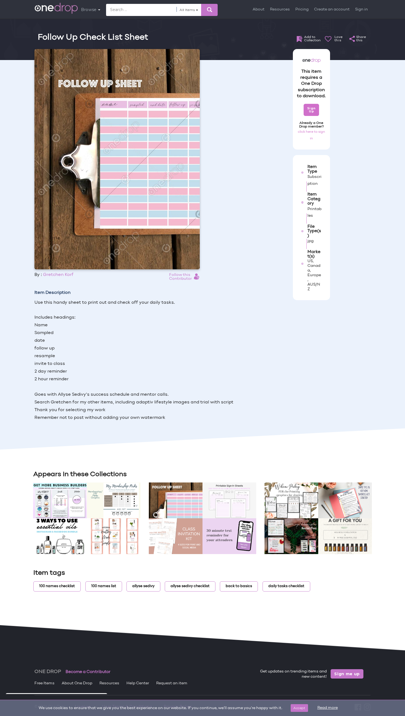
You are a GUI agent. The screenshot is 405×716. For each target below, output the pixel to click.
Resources (280, 9)
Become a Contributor (88, 672)
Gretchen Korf (58, 275)
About (258, 9)
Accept (299, 708)
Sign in (361, 9)
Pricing (302, 9)
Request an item (171, 683)
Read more (327, 708)
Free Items (44, 683)
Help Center (137, 683)
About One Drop (77, 683)
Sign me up (347, 673)
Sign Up (311, 109)
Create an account (332, 9)
